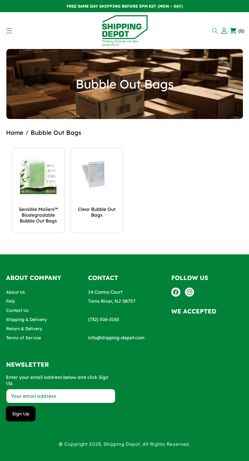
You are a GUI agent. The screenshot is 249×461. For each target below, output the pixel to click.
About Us (15, 292)
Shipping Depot (122, 444)
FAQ (10, 301)
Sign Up (20, 414)
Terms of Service (23, 338)
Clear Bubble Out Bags (97, 212)
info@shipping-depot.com (116, 338)
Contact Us (17, 310)
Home (14, 132)
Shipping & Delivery (26, 319)
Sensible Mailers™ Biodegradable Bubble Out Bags (38, 215)
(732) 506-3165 (103, 319)
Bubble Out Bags (56, 132)
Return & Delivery (24, 328)
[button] (216, 31)
